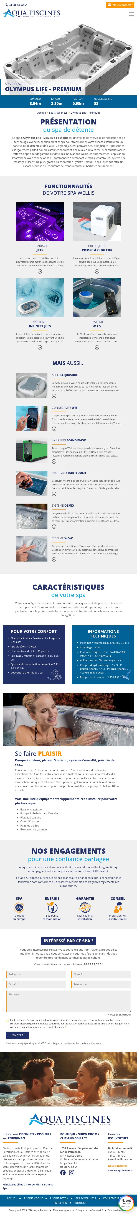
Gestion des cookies (118, 1210)
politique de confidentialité (64, 1043)
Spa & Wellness (58, 112)
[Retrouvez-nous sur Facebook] (63, 1172)
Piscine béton (59, 1198)
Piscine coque (33, 1198)
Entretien (60, 1203)
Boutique (80, 1203)
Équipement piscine (116, 1198)
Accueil (41, 112)
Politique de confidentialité (89, 1210)
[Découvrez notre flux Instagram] (71, 1172)
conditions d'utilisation (91, 1043)
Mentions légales (62, 1210)
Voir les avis (126, 1206)
